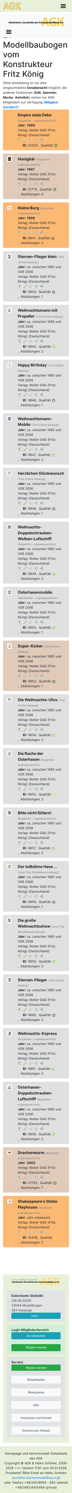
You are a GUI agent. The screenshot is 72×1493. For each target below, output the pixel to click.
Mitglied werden (36, 1347)
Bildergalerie (36, 1392)
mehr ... (36, 1315)
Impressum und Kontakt (36, 1417)
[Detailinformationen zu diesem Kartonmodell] (19, 140)
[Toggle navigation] (63, 6)
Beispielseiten (36, 1379)
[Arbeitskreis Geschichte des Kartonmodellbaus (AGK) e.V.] (36, 1281)
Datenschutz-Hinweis (36, 1430)
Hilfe (36, 1405)
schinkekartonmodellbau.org (36, 1478)
